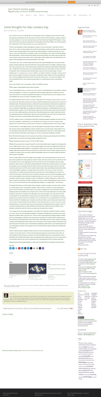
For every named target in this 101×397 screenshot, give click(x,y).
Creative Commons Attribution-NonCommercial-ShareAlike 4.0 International (85, 324)
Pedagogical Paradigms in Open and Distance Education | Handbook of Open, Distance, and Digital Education (94, 300)
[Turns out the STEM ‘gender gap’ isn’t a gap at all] (57, 269)
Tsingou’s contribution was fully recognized (31, 90)
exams (92, 356)
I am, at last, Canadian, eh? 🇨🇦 (64, 308)
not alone (38, 133)
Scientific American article (18, 35)
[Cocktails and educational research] (18, 269)
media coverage (26, 146)
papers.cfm (81, 271)
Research (41, 15)
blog (85, 347)
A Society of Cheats (83, 259)
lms (82, 366)
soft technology (86, 374)
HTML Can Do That (83, 267)
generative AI (86, 358)
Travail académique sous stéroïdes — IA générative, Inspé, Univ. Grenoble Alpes (87, 284)
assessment (82, 345)
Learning (13, 285)
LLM (80, 366)
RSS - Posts (83, 249)
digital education (89, 350)
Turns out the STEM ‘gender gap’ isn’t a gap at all (87, 296)
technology (87, 377)
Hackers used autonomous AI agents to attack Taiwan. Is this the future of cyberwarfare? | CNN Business (87, 278)
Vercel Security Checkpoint (84, 273)
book (88, 347)
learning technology (89, 364)
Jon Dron (12, 294)
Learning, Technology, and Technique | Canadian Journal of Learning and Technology (89, 117)
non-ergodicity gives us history (25, 73)
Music (75, 15)
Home (21, 15)
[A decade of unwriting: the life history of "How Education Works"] (80, 32)
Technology (18, 285)
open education (91, 368)
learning (82, 362)
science (12, 286)
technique (81, 377)
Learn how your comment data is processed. (32, 350)
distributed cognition (87, 354)
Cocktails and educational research (17, 274)
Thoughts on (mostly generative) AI (56, 15)
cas (29, 285)
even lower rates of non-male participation (52, 176)
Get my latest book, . (46, 2)
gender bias (58, 285)
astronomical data (13, 112)
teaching (17, 286)
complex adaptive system (85, 348)
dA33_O (80, 287)
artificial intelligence (88, 343)
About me (28, 15)
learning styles (82, 364)
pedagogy (84, 370)
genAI (80, 358)
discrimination (47, 285)
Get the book (72, 2)
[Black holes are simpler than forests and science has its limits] (37, 269)
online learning (83, 368)
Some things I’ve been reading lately (87, 254)
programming (7, 286)
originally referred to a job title (59, 99)
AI (79, 343)
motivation (89, 366)
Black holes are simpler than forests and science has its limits (48, 393)
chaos (31, 285)
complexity (35, 285)
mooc (84, 366)
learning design (89, 362)
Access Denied (82, 260)
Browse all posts (83, 15)
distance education (84, 352)
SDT (89, 370)
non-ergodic (65, 285)
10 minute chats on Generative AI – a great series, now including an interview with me (90, 90)
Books (35, 15)
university (94, 377)
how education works (89, 360)
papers (80, 370)
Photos (69, 15)
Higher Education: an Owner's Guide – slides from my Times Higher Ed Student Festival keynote (27, 308)
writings (80, 378)
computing (41, 285)
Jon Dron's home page (21, 9)
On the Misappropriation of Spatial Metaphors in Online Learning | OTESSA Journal (90, 112)
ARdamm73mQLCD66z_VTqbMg (86, 268)
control (80, 350)
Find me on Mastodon (83, 333)
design (83, 350)
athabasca (88, 344)
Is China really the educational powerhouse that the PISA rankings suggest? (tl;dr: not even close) (86, 216)
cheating (92, 347)
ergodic (53, 285)
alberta (81, 343)
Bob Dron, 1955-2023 (83, 245)
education (87, 356)
